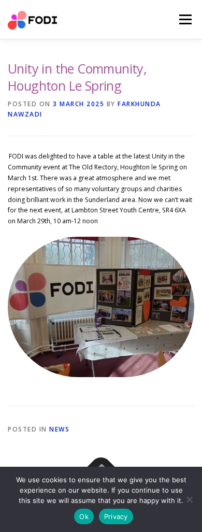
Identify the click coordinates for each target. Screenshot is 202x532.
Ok (84, 516)
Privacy (116, 516)
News (59, 429)
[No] (189, 499)
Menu (184, 19)
